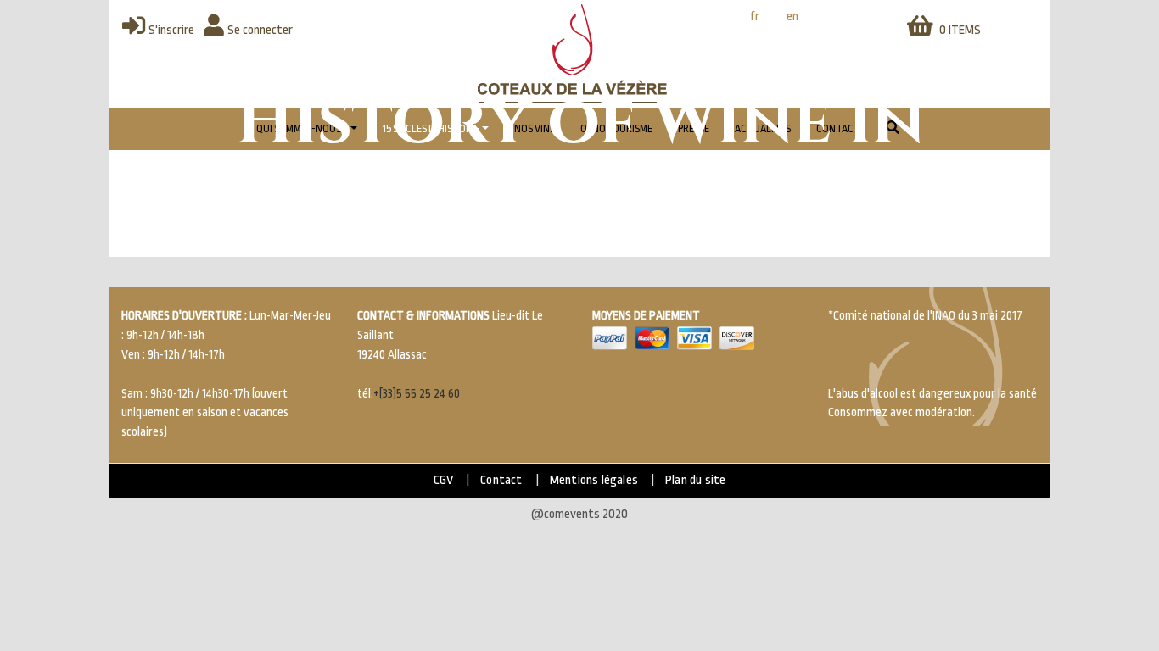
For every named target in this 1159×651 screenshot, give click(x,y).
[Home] (573, 54)
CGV (444, 480)
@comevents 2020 (579, 514)
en (792, 16)
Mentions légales (594, 480)
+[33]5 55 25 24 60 (416, 394)
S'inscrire (171, 30)
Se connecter (260, 30)
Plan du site (695, 480)
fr (754, 16)
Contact (501, 480)
